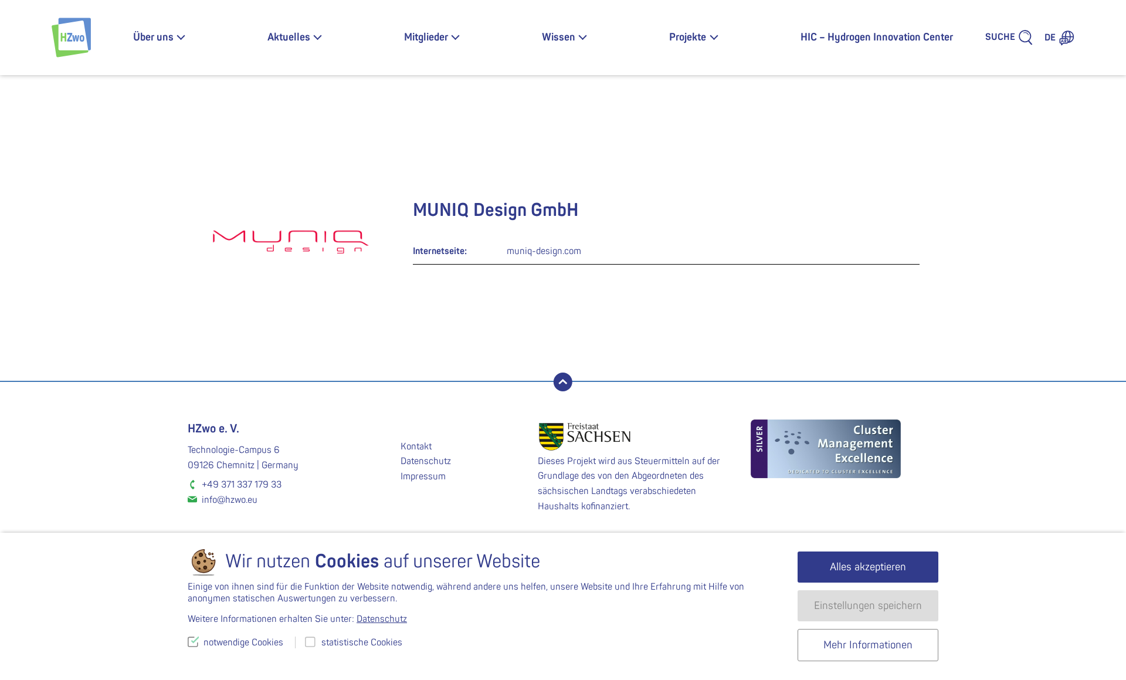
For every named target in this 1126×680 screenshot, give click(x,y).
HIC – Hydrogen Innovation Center (877, 37)
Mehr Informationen (868, 645)
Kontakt (416, 446)
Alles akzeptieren (868, 567)
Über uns (153, 37)
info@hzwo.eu (229, 500)
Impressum (423, 476)
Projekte (687, 37)
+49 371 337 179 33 (242, 484)
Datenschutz (426, 461)
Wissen (558, 37)
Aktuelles (288, 37)
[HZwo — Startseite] (71, 37)
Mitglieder (426, 37)
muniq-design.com (544, 251)
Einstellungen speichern (868, 606)
